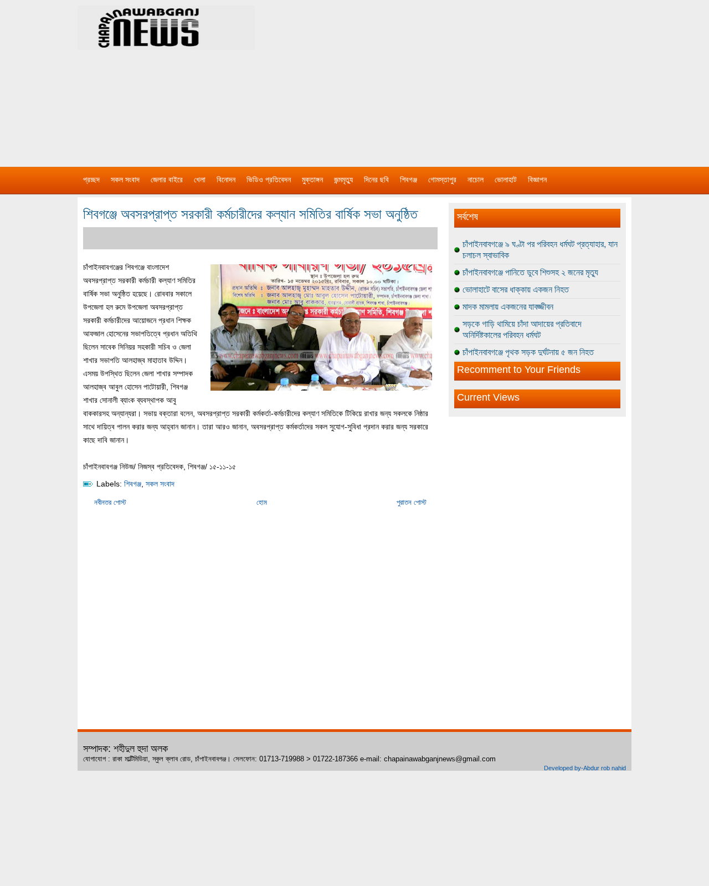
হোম (261, 502)
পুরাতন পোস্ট (412, 502)
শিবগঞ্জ (408, 179)
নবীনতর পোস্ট (110, 502)
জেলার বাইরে (167, 179)
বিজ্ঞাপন (537, 179)
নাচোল (475, 179)
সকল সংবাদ (125, 179)
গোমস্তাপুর (442, 179)
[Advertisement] (470, 77)
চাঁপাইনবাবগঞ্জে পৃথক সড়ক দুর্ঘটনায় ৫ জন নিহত (528, 352)
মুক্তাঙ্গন (312, 179)
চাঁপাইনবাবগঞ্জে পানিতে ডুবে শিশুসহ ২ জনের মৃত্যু (530, 272)
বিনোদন (226, 179)
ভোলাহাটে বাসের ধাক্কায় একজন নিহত (516, 289)
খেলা (199, 179)
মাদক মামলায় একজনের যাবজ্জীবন (508, 306)
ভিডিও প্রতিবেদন (268, 179)
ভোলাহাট (506, 179)
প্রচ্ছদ (91, 179)
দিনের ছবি (376, 179)
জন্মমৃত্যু (343, 179)
